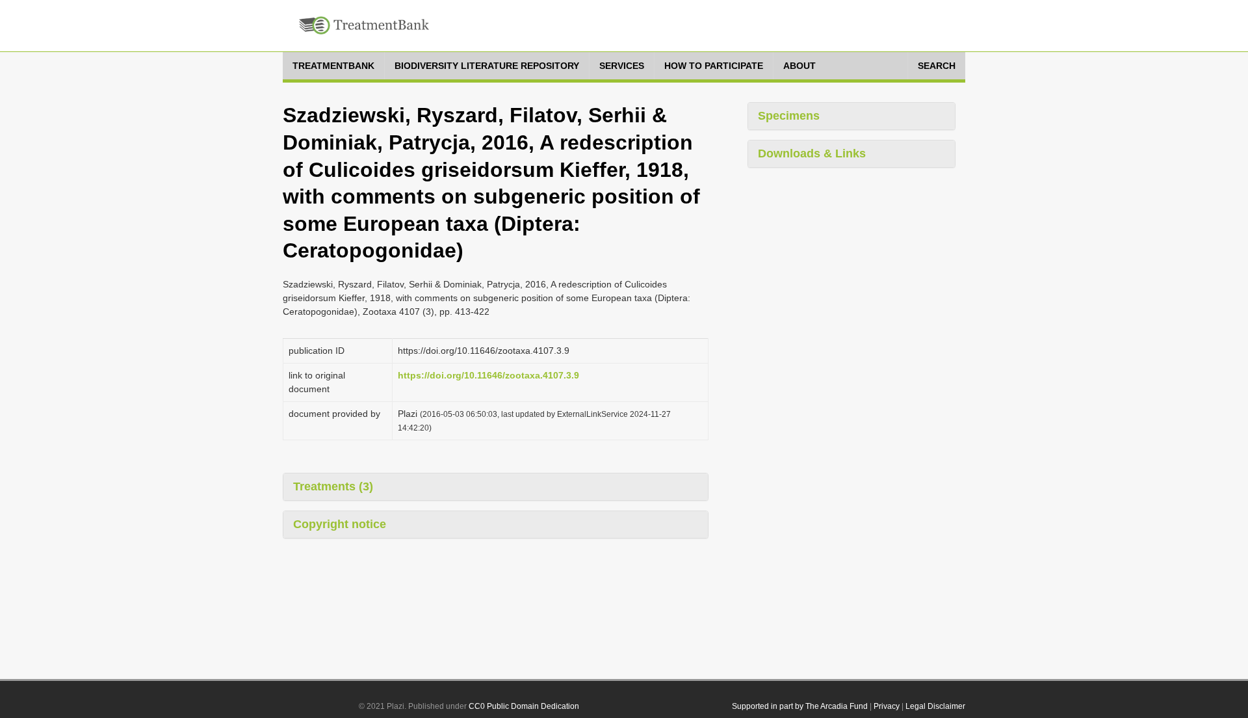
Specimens (789, 115)
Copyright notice (339, 524)
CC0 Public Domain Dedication (524, 706)
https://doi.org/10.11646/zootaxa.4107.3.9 (488, 375)
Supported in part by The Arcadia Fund (800, 706)
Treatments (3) (333, 486)
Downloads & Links (812, 153)
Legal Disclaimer (935, 706)
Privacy (887, 706)
